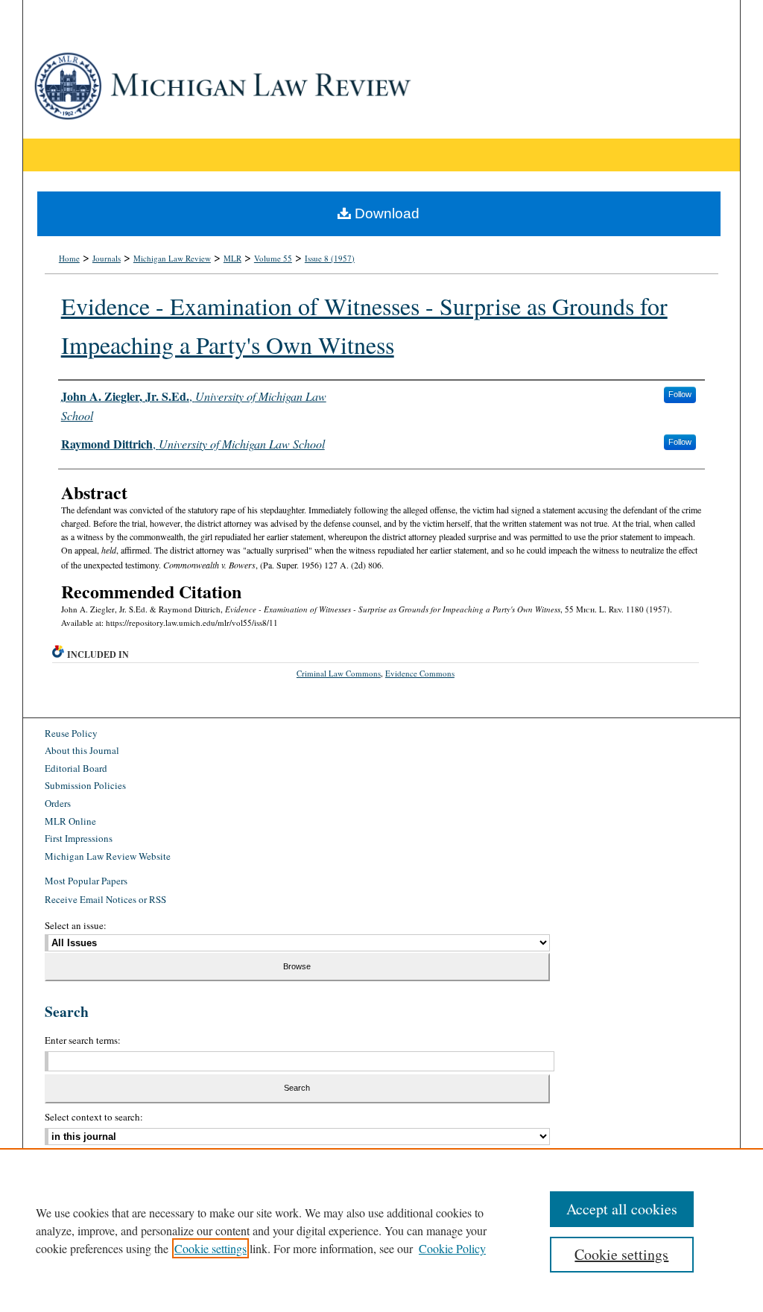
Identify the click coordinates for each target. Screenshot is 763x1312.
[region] (381, 1230)
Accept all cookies (621, 1209)
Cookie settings (210, 1248)
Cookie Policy (452, 1248)
